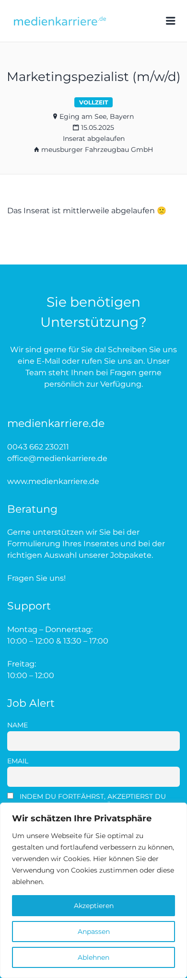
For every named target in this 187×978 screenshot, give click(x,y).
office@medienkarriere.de (57, 458)
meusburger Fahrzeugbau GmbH (97, 149)
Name (17, 725)
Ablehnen (93, 957)
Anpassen (94, 931)
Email (17, 761)
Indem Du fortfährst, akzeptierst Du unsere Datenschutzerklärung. (86, 800)
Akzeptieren (94, 905)
